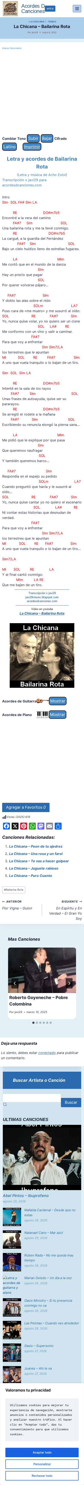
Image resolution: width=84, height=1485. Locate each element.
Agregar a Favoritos (26, 807)
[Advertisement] (42, 92)
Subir (33, 138)
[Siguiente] (69, 983)
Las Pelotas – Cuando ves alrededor (51, 1323)
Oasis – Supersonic (39, 1346)
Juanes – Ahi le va (38, 1368)
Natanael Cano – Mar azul (43, 1233)
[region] (42, 1434)
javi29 (35, 32)
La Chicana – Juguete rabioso (33, 868)
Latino (9, 146)
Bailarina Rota (13, 889)
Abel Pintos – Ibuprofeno (26, 1195)
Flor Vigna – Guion (17, 905)
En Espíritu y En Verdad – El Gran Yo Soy (65, 910)
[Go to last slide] (14, 983)
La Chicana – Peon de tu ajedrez (35, 846)
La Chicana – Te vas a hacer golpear (39, 861)
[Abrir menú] (77, 8)
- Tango (51, 21)
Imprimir (32, 146)
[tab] (33, 1023)
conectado (47, 1053)
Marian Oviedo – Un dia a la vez (48, 1278)
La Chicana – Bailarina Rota (42, 613)
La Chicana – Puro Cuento (30, 875)
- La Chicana (36, 21)
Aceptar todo (42, 1452)
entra (50, 8)
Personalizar (42, 1464)
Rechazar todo (42, 1475)
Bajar (47, 138)
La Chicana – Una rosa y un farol (35, 853)
